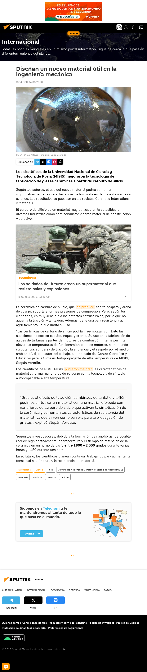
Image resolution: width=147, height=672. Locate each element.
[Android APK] (14, 638)
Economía (58, 590)
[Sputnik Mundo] (19, 30)
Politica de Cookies (127, 622)
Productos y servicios (61, 622)
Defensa (74, 590)
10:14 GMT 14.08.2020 (29, 82)
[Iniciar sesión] (126, 27)
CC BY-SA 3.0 (23, 154)
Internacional (24, 469)
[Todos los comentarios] (6, 666)
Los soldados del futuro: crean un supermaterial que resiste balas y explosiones (67, 286)
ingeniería (23, 476)
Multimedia (92, 590)
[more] (126, 296)
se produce (85, 307)
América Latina (12, 590)
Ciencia (39, 469)
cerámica (51, 476)
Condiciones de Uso (34, 622)
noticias (65, 476)
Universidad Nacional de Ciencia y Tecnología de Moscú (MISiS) (90, 469)
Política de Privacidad (101, 622)
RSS (44, 628)
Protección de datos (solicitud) (21, 628)
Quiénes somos (11, 622)
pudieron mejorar (78, 369)
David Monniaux (40, 154)
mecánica (37, 476)
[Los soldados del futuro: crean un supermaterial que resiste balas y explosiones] (73, 249)
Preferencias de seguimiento (65, 628)
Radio (108, 590)
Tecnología (27, 277)
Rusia (50, 469)
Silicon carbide (58, 154)
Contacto (81, 622)
